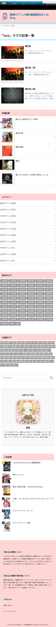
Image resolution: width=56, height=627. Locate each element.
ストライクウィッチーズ (23, 510)
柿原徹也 (10, 357)
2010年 (22, 315)
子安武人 (22, 346)
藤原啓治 (53, 357)
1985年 (13, 298)
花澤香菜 (6, 342)
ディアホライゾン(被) (21, 522)
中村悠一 (32, 342)
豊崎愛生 (6, 350)
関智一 (42, 346)
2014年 (4, 319)
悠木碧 (13, 350)
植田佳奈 (44, 357)
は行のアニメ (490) (8, 235)
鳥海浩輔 (40, 350)
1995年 (49, 302)
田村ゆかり (48, 350)
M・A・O (25, 350)
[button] (51, 377)
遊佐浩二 (34, 361)
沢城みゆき (11, 342)
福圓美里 (23, 361)
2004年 (22, 310)
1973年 (13, 289)
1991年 (13, 302)
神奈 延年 (14, 323)
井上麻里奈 (16, 354)
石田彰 (5, 346)
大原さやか (35, 350)
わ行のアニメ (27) (7, 260)
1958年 (13, 281)
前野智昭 (33, 354)
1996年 (4, 306)
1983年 (49, 293)
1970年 (40, 285)
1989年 (49, 298)
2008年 (4, 315)
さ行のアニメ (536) (8, 216)
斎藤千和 (19, 357)
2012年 (40, 315)
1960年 (22, 281)
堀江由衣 (19, 342)
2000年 (40, 306)
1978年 (4, 293)
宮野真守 (34, 346)
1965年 (49, 281)
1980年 (22, 293)
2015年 (13, 319)
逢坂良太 (41, 354)
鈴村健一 (37, 354)
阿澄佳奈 (2, 357)
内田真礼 (36, 357)
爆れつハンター (19, 474)
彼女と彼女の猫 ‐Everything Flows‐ (29, 486)
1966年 (4, 285)
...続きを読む (44, 437)
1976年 (40, 289)
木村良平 (2, 361)
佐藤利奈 (6, 357)
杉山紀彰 (43, 361)
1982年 (40, 293)
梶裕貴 (53, 342)
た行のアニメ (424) (8, 222)
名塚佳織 (40, 357)
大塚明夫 (19, 361)
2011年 (31, 315)
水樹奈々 (50, 354)
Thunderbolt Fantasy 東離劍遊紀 (27, 462)
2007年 (49, 310)
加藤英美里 (7, 365)
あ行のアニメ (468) (8, 203)
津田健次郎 (46, 354)
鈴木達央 (12, 365)
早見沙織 (46, 346)
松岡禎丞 (2, 350)
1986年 (22, 298)
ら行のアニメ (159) (8, 254)
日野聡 (25, 354)
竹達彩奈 (23, 357)
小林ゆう (7, 354)
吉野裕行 (47, 361)
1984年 (4, 298)
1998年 (22, 306)
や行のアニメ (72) (7, 247)
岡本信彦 (50, 346)
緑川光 (30, 361)
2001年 (49, 306)
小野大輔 (2, 346)
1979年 (13, 293)
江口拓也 (39, 361)
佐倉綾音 (17, 350)
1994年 (40, 302)
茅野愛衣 (26, 346)
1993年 (31, 302)
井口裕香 (14, 357)
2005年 (31, 310)
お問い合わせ (7, 605)
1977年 (49, 289)
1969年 (31, 285)
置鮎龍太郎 (30, 350)
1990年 (4, 302)
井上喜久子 (2, 354)
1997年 (13, 306)
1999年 (31, 306)
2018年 (40, 319)
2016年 (22, 319)
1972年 (4, 289)
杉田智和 (23, 342)
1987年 (31, 298)
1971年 (49, 285)
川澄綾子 (44, 350)
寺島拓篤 (49, 357)
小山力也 (10, 361)
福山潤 (15, 342)
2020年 (4, 323)
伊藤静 (14, 346)
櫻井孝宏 (2, 342)
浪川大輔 (44, 342)
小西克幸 (29, 354)
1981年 (31, 293)
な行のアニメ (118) (8, 228)
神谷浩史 (18, 346)
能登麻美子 (27, 342)
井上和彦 (21, 350)
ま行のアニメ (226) (8, 241)
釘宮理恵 (36, 342)
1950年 (4, 281)
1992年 (22, 302)
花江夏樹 (6, 361)
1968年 (22, 285)
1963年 (40, 281)
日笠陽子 (40, 342)
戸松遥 (54, 346)
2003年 (13, 310)
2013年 (49, 315)
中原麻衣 (27, 361)
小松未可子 (51, 361)
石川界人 (16, 365)
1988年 (40, 298)
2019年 (49, 319)
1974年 (22, 289)
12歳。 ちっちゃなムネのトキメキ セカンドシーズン (33, 499)
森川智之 (30, 346)
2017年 (31, 319)
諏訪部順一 (49, 342)
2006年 (40, 310)
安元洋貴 (11, 354)
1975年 (31, 289)
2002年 (4, 310)
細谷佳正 (39, 346)
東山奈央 (32, 357)
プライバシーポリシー (10, 611)
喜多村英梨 (10, 346)
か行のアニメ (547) (8, 209)
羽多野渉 (14, 361)
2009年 (13, 315)
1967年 (13, 285)
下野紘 (10, 350)
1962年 (31, 281)
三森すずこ (2, 365)
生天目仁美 (27, 357)
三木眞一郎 (21, 354)
